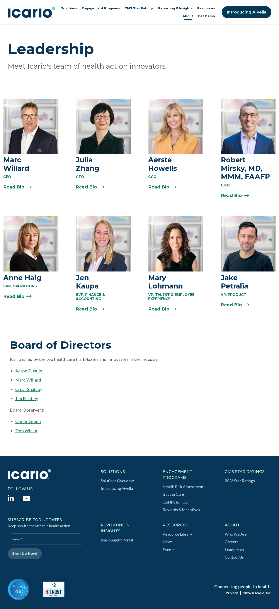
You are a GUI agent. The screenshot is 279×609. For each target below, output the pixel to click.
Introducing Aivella (246, 12)
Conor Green (28, 421)
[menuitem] (11, 498)
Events (169, 549)
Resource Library (177, 534)
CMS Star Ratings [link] (139, 8)
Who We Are (236, 534)
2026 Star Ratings (240, 480)
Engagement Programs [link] (101, 8)
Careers (231, 541)
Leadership (234, 549)
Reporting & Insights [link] (175, 8)
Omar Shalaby (28, 389)
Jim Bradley (26, 398)
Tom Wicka (26, 430)
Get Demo (206, 16)
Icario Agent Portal (117, 540)
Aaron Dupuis (28, 370)
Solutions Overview (117, 480)
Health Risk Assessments (184, 486)
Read (13, 187)
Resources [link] (206, 8)
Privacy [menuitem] (232, 593)
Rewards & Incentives (181, 509)
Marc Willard (28, 379)
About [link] (188, 16)
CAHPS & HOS (175, 502)
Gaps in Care (173, 494)
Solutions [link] (69, 8)
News (168, 541)
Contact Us (234, 557)
